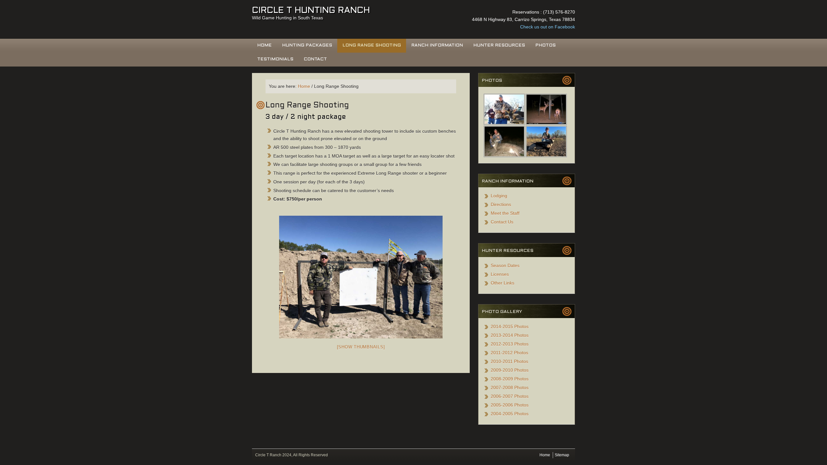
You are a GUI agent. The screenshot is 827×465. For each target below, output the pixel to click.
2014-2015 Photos (510, 326)
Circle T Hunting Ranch (311, 10)
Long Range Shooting (371, 45)
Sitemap (562, 455)
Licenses (500, 274)
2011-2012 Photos (509, 352)
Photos (545, 45)
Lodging (499, 195)
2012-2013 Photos (510, 343)
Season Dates (505, 265)
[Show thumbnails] (361, 347)
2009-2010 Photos (510, 370)
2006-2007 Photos (510, 396)
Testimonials (275, 59)
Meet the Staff (505, 213)
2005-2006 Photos (510, 405)
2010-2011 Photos (509, 361)
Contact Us (502, 221)
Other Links (502, 282)
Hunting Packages (307, 45)
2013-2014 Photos (510, 335)
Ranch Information (437, 45)
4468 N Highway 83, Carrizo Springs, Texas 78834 (523, 19)
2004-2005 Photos (510, 413)
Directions (501, 204)
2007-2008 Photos (510, 387)
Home (264, 45)
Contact (315, 59)
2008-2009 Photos (510, 378)
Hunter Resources (499, 45)
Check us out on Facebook (547, 26)
